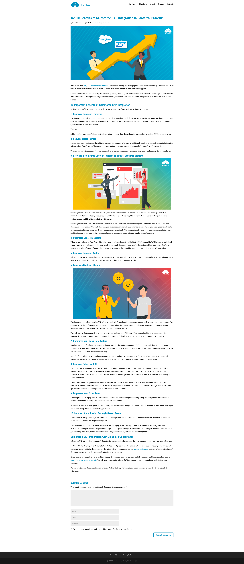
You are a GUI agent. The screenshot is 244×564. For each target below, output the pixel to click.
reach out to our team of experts (84, 460)
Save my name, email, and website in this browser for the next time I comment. (104, 529)
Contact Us (170, 4)
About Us (152, 4)
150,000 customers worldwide (96, 86)
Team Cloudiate (77, 23)
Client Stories (143, 4)
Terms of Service (115, 555)
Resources (161, 4)
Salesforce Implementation (101, 23)
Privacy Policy (127, 555)
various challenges (140, 449)
